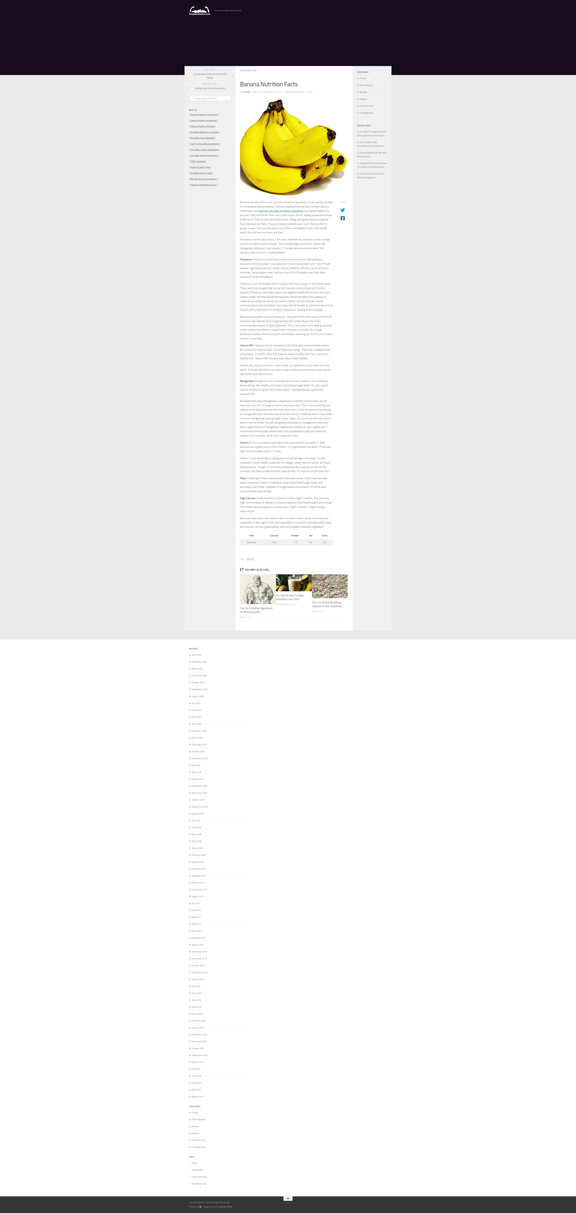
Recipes (363, 92)
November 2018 (199, 793)
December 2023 (199, 675)
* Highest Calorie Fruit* (200, 167)
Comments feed (199, 1176)
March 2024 (197, 668)
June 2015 (196, 1076)
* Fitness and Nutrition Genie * (203, 185)
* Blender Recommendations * (203, 179)
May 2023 (196, 717)
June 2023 (196, 710)
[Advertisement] (288, 44)
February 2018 (198, 855)
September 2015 (200, 1055)
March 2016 (197, 1014)
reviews (363, 99)
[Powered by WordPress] (200, 1207)
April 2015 (196, 1089)
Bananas (250, 559)
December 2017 (199, 869)
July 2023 (196, 703)
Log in (194, 1163)
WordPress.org (199, 1183)
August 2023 (198, 696)
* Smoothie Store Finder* (201, 173)
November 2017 (199, 875)
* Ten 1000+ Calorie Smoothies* (204, 149)
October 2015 (198, 1048)
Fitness (363, 78)
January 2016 (198, 1027)
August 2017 (198, 896)
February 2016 (198, 1020)
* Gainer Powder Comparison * (203, 120)
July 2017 (196, 903)
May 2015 (196, 1083)
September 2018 (200, 806)
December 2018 (199, 786)
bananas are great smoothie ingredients (281, 210)
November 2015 (199, 1041)
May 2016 (196, 1000)
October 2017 (198, 882)
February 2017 (198, 938)
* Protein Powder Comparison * (204, 114)
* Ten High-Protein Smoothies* (204, 155)
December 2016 (199, 951)
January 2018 (198, 862)
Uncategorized (366, 113)
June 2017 (196, 910)
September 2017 (200, 889)
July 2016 (196, 986)
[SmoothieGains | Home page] (199, 10)
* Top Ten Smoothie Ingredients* (204, 144)
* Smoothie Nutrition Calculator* (204, 132)
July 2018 (196, 820)
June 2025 (196, 655)
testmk (246, 92)
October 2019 (198, 751)
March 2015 (197, 1096)
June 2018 (196, 827)
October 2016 (198, 965)
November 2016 (199, 958)
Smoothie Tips (248, 70)
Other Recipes (366, 85)
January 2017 (198, 944)
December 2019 (199, 744)
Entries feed (197, 1170)
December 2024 (199, 661)
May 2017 (196, 917)
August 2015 (198, 1062)
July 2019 (196, 765)
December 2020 (199, 730)
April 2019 (196, 772)
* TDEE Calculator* (198, 161)
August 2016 (198, 979)
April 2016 (196, 1007)
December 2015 (199, 1034)
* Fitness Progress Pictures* (202, 126)
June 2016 (196, 993)
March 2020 (197, 737)
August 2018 (198, 813)
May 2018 (196, 834)
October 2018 (198, 800)
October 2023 (198, 682)
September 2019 (200, 758)
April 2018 (196, 841)
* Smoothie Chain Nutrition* (202, 138)
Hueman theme (225, 1207)
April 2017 (196, 924)
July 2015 (196, 1069)
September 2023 (200, 689)
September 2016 (200, 972)
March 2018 (197, 848)
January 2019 (198, 779)
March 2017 (197, 931)
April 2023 (196, 724)
